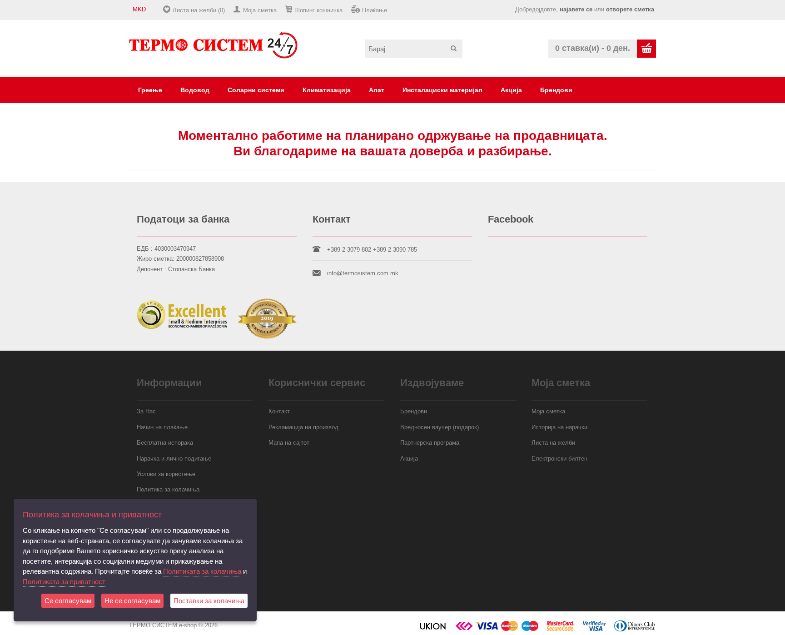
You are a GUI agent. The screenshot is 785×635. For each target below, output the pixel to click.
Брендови (556, 90)
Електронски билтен (559, 458)
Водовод (194, 90)
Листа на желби (553, 442)
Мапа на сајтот (288, 442)
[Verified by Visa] (594, 629)
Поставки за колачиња (209, 601)
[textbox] (413, 49)
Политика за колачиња (168, 489)
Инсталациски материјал (442, 90)
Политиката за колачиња (202, 571)
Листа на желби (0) (199, 10)
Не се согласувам (132, 601)
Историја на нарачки (559, 427)
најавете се (576, 9)
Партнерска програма (429, 442)
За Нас (146, 411)
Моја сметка (260, 10)
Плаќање (374, 10)
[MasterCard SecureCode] (561, 629)
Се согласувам (68, 601)
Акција (511, 90)
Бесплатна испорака (165, 442)
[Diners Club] (634, 629)
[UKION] (433, 629)
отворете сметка (630, 9)
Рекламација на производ (303, 427)
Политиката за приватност (64, 581)
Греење (150, 90)
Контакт (279, 411)
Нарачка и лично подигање (174, 458)
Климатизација (327, 90)
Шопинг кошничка (318, 10)
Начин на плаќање (162, 427)
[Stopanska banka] (464, 629)
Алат (376, 90)
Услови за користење (166, 474)
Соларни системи (256, 90)
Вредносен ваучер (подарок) (439, 427)
